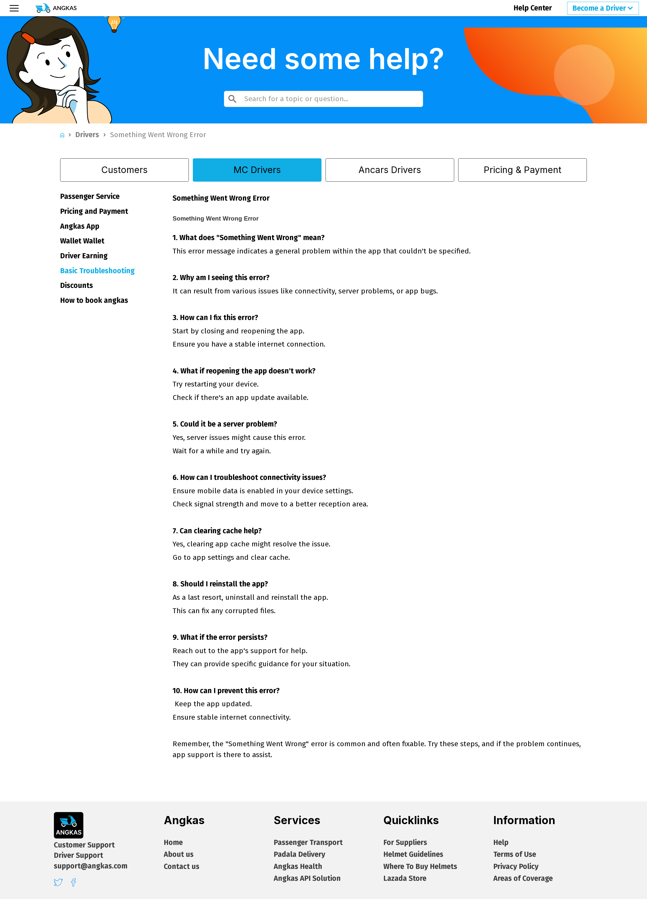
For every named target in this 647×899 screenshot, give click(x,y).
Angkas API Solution (307, 878)
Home (173, 842)
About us (179, 854)
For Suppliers (405, 842)
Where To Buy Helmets (420, 866)
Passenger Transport (308, 842)
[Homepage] (56, 8)
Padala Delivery (299, 854)
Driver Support (78, 855)
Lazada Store (404, 878)
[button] (603, 8)
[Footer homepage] (68, 825)
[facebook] (73, 882)
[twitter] (58, 882)
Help (501, 842)
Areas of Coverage (523, 878)
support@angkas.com (90, 866)
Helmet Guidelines (413, 854)
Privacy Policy (516, 866)
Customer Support (84, 845)
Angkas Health (298, 866)
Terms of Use (514, 854)
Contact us (181, 866)
